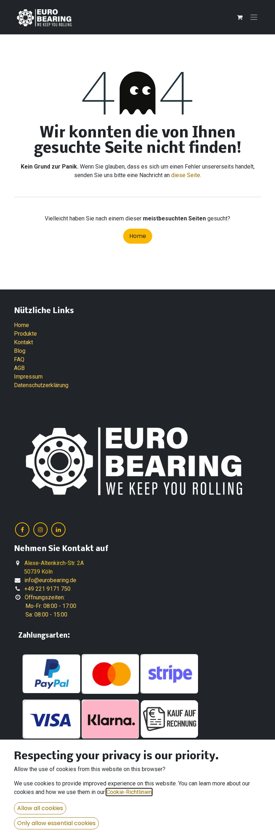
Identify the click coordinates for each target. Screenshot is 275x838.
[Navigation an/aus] (254, 17)
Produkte (25, 333)
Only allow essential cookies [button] (56, 823)
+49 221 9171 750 (47, 588)
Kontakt (23, 342)
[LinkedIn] (58, 529)
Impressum (28, 376)
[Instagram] (40, 529)
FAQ (19, 359)
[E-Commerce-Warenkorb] (239, 17)
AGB (19, 368)
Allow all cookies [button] (40, 808)
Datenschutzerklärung (41, 385)
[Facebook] (22, 529)
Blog (19, 350)
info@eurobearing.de (50, 580)
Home (137, 236)
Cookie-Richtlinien (129, 792)
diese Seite (185, 175)
